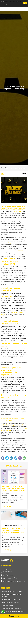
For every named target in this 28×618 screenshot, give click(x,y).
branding (21, 250)
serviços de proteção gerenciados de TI (12, 425)
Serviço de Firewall (7, 605)
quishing (8, 242)
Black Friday (17, 211)
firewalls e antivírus (6, 296)
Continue (6, 506)
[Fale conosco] (3, 612)
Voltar (2, 174)
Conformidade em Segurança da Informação (11, 595)
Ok (24, 3)
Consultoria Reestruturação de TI (11, 599)
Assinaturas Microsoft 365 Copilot (12, 591)
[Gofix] (14, 561)
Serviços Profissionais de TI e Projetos (13, 611)
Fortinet (8, 430)
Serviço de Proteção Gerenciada (11, 608)
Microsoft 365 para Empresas (10, 602)
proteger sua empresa (10, 258)
